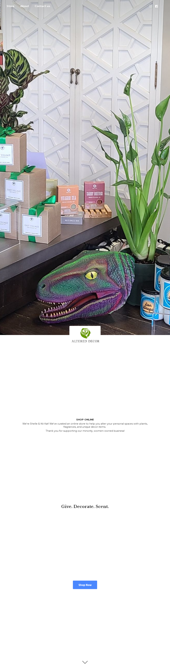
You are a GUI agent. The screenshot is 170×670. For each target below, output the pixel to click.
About (24, 6)
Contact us (42, 6)
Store (10, 6)
